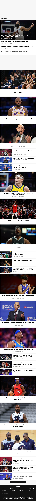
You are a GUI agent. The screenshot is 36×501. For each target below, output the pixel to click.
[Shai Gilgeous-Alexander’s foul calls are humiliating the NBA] (18, 340)
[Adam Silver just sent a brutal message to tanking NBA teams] (18, 136)
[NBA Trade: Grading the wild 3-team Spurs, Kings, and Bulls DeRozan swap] (18, 469)
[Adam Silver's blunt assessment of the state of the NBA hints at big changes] (18, 476)
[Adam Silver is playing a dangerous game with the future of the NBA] (18, 167)
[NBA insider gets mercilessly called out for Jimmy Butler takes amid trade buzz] (18, 389)
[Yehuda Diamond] (15, 94)
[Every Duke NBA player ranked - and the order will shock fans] (18, 254)
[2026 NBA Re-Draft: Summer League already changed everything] (18, 42)
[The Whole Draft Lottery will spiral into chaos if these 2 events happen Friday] (18, 357)
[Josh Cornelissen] (4, 38)
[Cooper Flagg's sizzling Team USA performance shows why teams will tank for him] (18, 461)
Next (18, 482)
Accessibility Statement (22, 491)
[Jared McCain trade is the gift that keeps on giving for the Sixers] (18, 52)
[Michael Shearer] (15, 121)
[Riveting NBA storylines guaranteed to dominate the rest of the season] (18, 262)
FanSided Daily (4, 490)
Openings (12, 488)
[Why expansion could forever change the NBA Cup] (18, 372)
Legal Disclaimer (13, 491)
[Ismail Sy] (15, 222)
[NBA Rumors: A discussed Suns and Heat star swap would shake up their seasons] (18, 364)
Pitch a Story (12, 490)
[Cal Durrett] (3, 48)
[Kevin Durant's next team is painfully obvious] (18, 211)
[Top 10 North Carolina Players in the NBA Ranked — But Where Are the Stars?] (18, 237)
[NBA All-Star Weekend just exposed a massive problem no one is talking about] (18, 270)
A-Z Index (30, 491)
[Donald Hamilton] (16, 264)
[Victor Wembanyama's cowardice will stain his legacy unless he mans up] (18, 152)
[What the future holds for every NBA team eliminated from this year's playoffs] (18, 83)
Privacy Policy (20, 490)
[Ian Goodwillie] (15, 196)
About (3, 488)
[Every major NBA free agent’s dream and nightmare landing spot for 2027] (18, 110)
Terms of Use (31, 490)
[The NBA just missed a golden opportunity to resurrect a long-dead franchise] (18, 160)
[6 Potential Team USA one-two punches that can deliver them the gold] (18, 443)
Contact (19, 488)
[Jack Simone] (15, 351)
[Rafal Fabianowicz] (15, 146)
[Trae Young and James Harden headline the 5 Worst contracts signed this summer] (18, 30)
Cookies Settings (5, 493)
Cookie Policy (4, 491)
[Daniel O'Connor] (16, 161)
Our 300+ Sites (31, 488)
